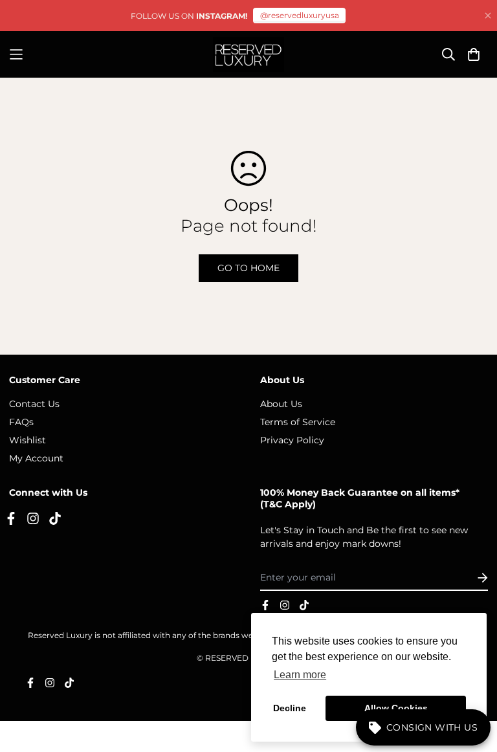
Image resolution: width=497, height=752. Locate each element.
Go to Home (248, 268)
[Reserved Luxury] (248, 54)
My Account (36, 458)
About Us (281, 404)
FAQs (21, 422)
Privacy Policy (292, 440)
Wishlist (27, 440)
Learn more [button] (300, 674)
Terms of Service (297, 422)
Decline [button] (289, 708)
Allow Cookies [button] (396, 708)
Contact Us (34, 404)
